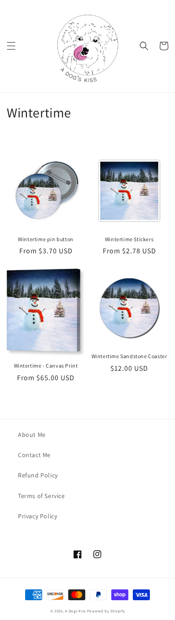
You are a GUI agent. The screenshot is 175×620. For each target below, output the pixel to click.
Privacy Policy (37, 516)
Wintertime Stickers (129, 239)
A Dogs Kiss (75, 610)
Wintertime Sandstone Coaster (129, 356)
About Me (32, 435)
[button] (11, 46)
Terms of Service (41, 496)
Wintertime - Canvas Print (46, 365)
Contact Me (34, 455)
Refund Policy (38, 475)
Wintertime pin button (46, 239)
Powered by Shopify (106, 610)
